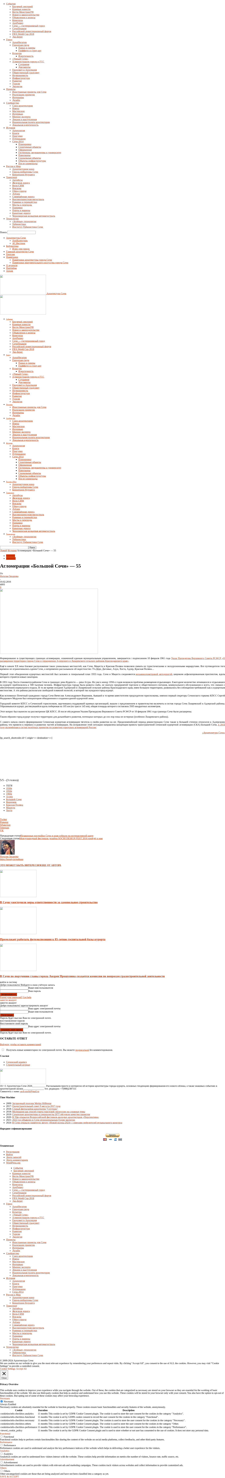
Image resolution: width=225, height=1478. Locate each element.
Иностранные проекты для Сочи (29, 92)
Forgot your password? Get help (15, 997)
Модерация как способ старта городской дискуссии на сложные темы (48, 1111)
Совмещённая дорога (23, 196)
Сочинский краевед (16, 1062)
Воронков (11, 802)
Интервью (17, 114)
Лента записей (13, 1157)
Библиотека (12, 246)
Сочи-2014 (17, 141)
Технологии (12, 218)
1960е (9, 794)
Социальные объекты (29, 158)
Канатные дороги (21, 213)
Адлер (9, 796)
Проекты (10, 89)
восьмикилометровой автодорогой (154, 674)
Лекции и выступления (24, 119)
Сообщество (12, 103)
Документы (24, 67)
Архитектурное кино (23, 169)
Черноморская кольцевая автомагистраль (33, 216)
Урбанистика (19, 224)
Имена (15, 108)
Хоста (9, 810)
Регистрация (12, 1151)
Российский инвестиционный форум (31, 31)
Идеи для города (21, 249)
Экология (17, 86)
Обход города (19, 191)
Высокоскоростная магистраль (28, 199)
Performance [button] (6, 1442)
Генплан (10, 254)
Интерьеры (18, 97)
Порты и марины (21, 210)
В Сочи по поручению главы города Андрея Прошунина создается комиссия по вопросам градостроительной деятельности (82, 976)
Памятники (12, 257)
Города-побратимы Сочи (25, 172)
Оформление (25, 149)
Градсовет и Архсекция (24, 70)
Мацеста (10, 807)
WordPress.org (13, 1162)
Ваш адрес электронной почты (44, 1008)
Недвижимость (20, 75)
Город (9, 39)
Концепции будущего (23, 174)
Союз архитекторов (22, 105)
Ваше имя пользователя (40, 988)
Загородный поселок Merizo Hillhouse (31, 1103)
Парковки (17, 207)
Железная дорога (21, 183)
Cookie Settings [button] (7, 1368)
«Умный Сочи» (20, 59)
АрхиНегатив (19, 42)
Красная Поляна (14, 805)
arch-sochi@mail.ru (29, 1091)
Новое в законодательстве (25, 14)
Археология (18, 130)
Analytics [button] (4, 1451)
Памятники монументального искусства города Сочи (40, 262)
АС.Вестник (18, 243)
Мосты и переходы (22, 205)
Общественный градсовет (25, 72)
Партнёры (11, 268)
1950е (9, 791)
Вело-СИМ (18, 185)
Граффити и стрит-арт (29, 50)
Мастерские (18, 111)
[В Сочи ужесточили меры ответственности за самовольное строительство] (18, 896)
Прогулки (17, 136)
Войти (9, 1154)
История (10, 127)
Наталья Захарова (9, 576)
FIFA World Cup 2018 (23, 34)
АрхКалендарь (20, 240)
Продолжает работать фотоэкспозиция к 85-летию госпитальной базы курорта (52, 939)
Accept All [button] (21, 1368)
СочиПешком (19, 28)
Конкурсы (17, 20)
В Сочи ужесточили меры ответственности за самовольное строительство (49, 902)
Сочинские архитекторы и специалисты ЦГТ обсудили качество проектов (51, 1114)
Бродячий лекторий (22, 6)
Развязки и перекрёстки (24, 202)
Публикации (19, 138)
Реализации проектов (23, 94)
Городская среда (20, 45)
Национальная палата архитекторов (31, 122)
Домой (3, 550)
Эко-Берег (17, 37)
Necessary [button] (5, 1398)
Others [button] (3, 1468)
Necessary (9, 1401)
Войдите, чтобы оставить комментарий (20, 1044)
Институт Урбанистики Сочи (27, 227)
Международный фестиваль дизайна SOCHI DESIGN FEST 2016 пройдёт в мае (61, 838)
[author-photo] (7, 853)
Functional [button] (5, 1433)
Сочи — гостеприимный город (28, 25)
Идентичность (25, 56)
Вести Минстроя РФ (23, 12)
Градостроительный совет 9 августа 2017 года (36, 1106)
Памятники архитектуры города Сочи (32, 260)
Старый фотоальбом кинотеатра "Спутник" (35, 1109)
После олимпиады (28, 163)
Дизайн (16, 100)
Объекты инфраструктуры (32, 160)
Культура (17, 53)
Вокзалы (16, 188)
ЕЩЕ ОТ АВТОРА (50, 865)
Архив (9, 271)
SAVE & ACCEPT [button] (9, 1476)
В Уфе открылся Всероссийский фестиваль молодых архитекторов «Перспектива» (55, 1117)
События (10, 3)
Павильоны (24, 155)
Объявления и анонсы (23, 17)
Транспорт (11, 177)
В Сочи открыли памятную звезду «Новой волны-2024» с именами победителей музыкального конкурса (67, 1122)
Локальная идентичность (25, 125)
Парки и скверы (26, 48)
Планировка (24, 144)
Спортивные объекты (29, 147)
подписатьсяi (82, 1050)
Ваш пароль (34, 991)
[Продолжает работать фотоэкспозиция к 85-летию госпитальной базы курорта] (18, 933)
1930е (9, 788)
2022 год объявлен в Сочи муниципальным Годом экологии (43, 1120)
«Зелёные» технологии (24, 221)
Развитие (17, 81)
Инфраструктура (21, 78)
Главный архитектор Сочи (20, 251)
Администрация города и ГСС (28, 61)
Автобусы (17, 180)
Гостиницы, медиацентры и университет (39, 152)
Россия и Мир (13, 166)
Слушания (23, 64)
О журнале (11, 265)
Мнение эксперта (21, 116)
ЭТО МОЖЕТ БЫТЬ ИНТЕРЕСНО (20, 865)
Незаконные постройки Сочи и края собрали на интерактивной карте (57, 835)
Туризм (16, 83)
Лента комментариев (17, 1160)
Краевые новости (21, 9)
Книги (15, 133)
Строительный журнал (18, 1064)
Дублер (16, 194)
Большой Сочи (14, 799)
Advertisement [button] (7, 1459)
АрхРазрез (17, 23)
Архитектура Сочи (16, 237)
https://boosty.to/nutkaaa (11, 859)
